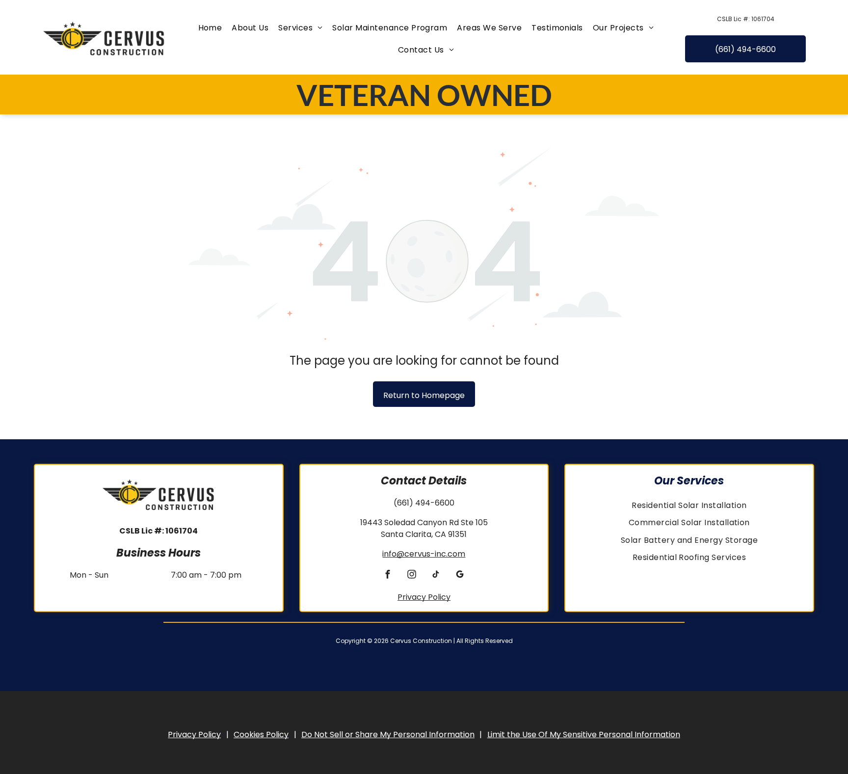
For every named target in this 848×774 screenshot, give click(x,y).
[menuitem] (210, 28)
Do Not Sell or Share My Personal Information (388, 734)
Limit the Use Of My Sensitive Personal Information (583, 734)
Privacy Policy (424, 597)
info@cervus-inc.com (423, 554)
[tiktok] (436, 576)
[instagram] (412, 576)
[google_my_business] (460, 576)
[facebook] (388, 576)
